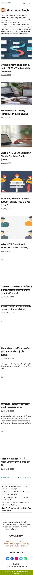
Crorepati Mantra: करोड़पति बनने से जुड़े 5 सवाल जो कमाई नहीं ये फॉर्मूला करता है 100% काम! (16, 290)
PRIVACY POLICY (10, 544)
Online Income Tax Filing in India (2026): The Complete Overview (16, 68)
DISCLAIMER (23, 544)
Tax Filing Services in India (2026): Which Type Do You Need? (16, 202)
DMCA (17, 546)
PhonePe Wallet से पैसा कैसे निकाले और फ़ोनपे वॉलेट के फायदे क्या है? (15, 462)
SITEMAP (24, 546)
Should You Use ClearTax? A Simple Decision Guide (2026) (16, 156)
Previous (5, 477)
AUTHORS (9, 546)
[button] (24, 3)
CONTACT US (21, 541)
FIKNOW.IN (19, 571)
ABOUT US (10, 541)
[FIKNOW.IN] (9, 3)
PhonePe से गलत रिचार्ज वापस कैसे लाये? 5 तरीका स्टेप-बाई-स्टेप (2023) (15, 351)
